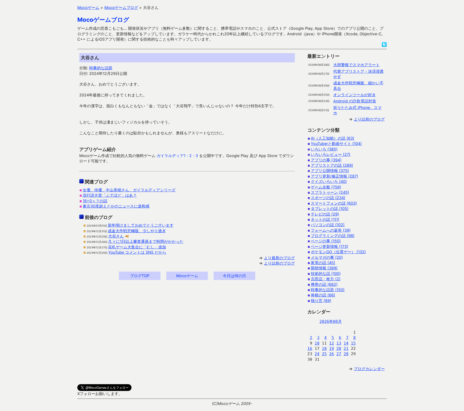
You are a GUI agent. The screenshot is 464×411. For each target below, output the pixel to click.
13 (338, 343)
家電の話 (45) (323, 262)
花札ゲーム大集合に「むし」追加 (137, 247)
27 (338, 354)
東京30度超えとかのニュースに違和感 (116, 206)
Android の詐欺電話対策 (354, 101)
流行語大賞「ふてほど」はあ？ (110, 195)
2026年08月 (330, 321)
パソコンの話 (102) (328, 224)
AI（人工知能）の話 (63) (332, 138)
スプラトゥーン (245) (330, 192)
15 (353, 343)
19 (331, 348)
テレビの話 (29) (325, 214)
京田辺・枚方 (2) (326, 278)
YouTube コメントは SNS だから (137, 252)
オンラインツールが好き (354, 94)
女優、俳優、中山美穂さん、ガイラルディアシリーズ (129, 189)
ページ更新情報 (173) (329, 246)
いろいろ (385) (324, 149)
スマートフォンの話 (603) (334, 203)
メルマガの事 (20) (327, 257)
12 (331, 343)
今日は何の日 (234, 275)
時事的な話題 (100, 67)
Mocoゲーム (187, 275)
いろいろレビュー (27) (330, 154)
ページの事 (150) (326, 240)
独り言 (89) (321, 300)
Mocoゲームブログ (103, 19)
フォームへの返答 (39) (331, 230)
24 (317, 354)
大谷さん (116, 236)
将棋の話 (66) (323, 295)
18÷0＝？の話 (95, 200)
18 (324, 348)
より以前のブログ (279, 263)
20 (338, 348)
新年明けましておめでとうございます (141, 225)
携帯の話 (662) (324, 284)
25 (324, 354)
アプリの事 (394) (326, 160)
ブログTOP (139, 275)
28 (346, 354)
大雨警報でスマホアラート (356, 64)
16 (309, 348)
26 (331, 354)
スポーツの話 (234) (328, 197)
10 (317, 343)
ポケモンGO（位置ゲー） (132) (338, 251)
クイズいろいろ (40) (329, 181)
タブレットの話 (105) (329, 208)
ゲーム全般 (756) (326, 187)
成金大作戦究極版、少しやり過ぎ (137, 230)
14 (346, 343)
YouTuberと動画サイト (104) (336, 143)
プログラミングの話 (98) (333, 235)
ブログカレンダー (369, 368)
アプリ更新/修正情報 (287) (334, 176)
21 (346, 348)
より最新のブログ (279, 257)
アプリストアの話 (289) (332, 165)
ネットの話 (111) (325, 219)
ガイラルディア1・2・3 (177, 155)
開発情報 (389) (324, 268)
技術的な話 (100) (326, 273)
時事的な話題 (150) (328, 289)
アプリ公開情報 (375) (330, 170)
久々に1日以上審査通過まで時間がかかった (145, 241)
